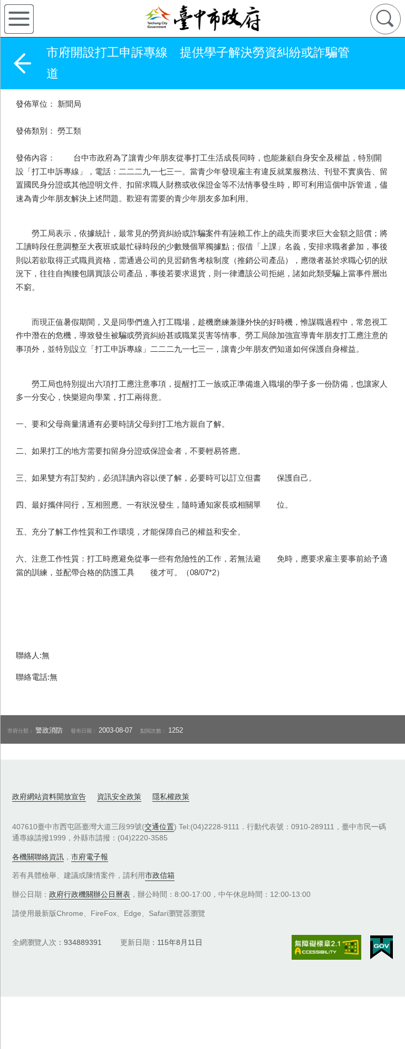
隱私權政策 (170, 796)
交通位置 (159, 826)
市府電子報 (89, 857)
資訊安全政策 (119, 796)
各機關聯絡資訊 (38, 857)
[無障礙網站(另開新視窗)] (326, 947)
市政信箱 (160, 875)
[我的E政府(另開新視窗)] (381, 947)
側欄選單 (19, 19)
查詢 (385, 19)
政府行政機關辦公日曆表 (89, 894)
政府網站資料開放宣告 (49, 796)
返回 (22, 63)
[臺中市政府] (202, 18)
